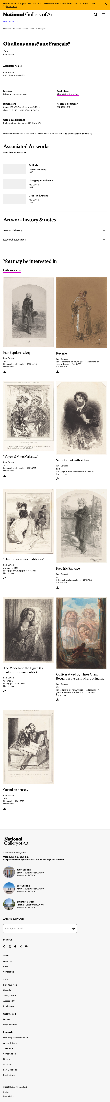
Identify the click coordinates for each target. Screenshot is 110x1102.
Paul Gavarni (9, 72)
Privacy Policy (8, 1096)
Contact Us (8, 971)
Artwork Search (10, 1042)
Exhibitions (8, 1006)
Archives (7, 1064)
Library (6, 1059)
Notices (6, 1092)
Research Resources (14, 239)
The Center (8, 1048)
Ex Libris (33, 165)
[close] (106, 3)
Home (6, 28)
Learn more (11, 6)
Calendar (7, 990)
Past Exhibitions (10, 1069)
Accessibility (9, 1000)
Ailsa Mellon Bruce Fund (68, 94)
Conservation (9, 1053)
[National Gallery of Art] (55, 840)
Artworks (14, 28)
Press (5, 966)
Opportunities (10, 1024)
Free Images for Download (15, 1037)
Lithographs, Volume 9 (41, 180)
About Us (7, 960)
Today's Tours (9, 995)
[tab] (12, 270)
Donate (6, 1019)
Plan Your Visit (10, 984)
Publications (9, 1075)
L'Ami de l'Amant (38, 195)
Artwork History (12, 230)
